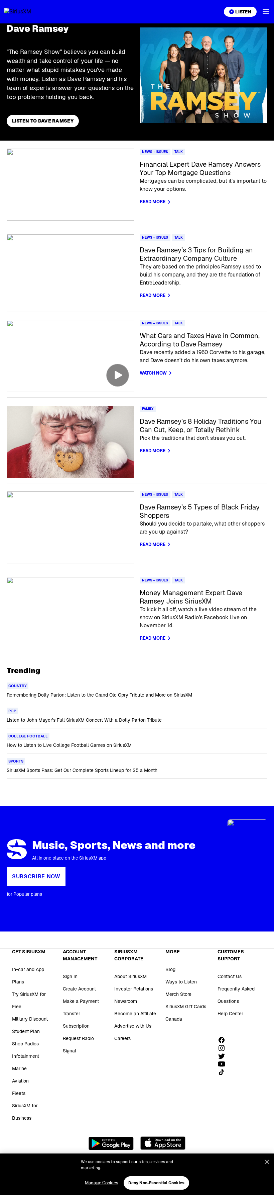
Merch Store (178, 994)
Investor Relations (133, 989)
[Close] (267, 1162)
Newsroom (125, 1001)
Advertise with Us (132, 1026)
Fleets (18, 1093)
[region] (137, 1174)
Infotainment (25, 1056)
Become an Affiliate (135, 1014)
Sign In (70, 976)
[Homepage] (25, 12)
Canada (173, 1019)
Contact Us (230, 976)
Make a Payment (81, 1001)
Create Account (79, 989)
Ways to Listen (181, 982)
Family (147, 409)
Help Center (230, 1014)
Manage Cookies (101, 1183)
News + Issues (155, 152)
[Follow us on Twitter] (224, 1056)
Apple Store (162, 1143)
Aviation (20, 1081)
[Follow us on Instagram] (224, 1048)
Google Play (111, 1143)
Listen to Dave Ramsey (43, 121)
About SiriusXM (130, 976)
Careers (122, 1038)
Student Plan (26, 1031)
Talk (178, 152)
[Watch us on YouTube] (224, 1064)
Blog (170, 969)
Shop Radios (25, 1044)
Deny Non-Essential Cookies (156, 1183)
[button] (266, 12)
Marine (19, 1068)
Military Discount (30, 1019)
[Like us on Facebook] (224, 1040)
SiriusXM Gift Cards (185, 1007)
